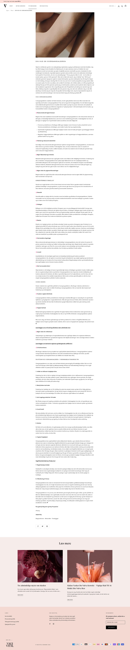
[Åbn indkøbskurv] (125, 6)
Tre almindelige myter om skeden (32, 585)
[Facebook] (49, 624)
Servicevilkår (8, 616)
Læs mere (20, 594)
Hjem (7, 10)
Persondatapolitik (10, 619)
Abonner (111, 627)
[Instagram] (53, 624)
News (12, 10)
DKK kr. (8, 640)
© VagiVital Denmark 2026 (43, 644)
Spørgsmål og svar (10, 624)
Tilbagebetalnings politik (12, 621)
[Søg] (122, 6)
